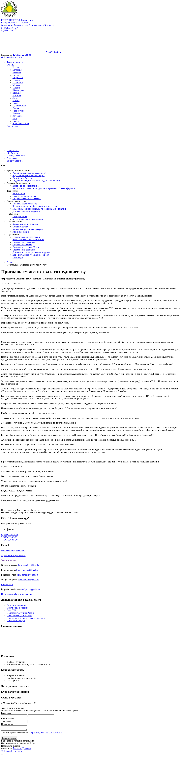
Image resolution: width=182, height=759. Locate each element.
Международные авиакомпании (28, 219)
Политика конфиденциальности (16, 594)
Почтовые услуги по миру (19, 615)
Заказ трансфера (14, 161)
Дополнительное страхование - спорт (31, 255)
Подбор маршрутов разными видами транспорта (36, 180)
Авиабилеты (13, 150)
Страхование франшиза (24, 250)
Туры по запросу (15, 62)
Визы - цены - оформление (26, 186)
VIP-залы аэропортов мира (26, 203)
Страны (10, 65)
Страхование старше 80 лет (26, 247)
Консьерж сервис (21, 232)
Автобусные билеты (16, 155)
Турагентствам (21, 25)
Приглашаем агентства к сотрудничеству (26, 618)
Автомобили (19, 193)
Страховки (12, 158)
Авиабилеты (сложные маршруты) (29, 173)
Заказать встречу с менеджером (28, 229)
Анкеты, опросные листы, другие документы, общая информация (44, 188)
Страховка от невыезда (24, 242)
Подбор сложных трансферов (27, 198)
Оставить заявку (20, 226)
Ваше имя (6, 713)
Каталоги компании (16, 605)
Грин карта (18, 257)
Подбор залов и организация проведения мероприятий (39, 209)
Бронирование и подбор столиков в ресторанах (35, 206)
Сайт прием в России (17, 608)
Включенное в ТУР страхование (28, 239)
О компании (7, 25)
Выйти (27, 55)
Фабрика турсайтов (30, 589)
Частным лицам (36, 25)
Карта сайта (7, 584)
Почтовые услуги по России (20, 613)
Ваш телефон (7, 718)
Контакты (49, 25)
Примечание (7, 724)
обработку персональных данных (46, 732)
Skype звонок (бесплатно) (13, 555)
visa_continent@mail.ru (27, 575)
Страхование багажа (22, 244)
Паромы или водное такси (25, 196)
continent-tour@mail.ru (28, 579)
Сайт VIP (11, 610)
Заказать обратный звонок (25, 224)
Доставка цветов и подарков (26, 211)
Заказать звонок (8, 560)
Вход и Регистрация (13, 57)
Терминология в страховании (27, 237)
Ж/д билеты (12, 153)
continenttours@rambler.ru (13, 550)
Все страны (12, 126)
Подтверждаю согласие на (33, 732)
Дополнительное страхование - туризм (31, 252)
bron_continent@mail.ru (29, 565)
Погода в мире (20, 216)
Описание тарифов (16, 620)
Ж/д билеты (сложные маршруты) (29, 175)
